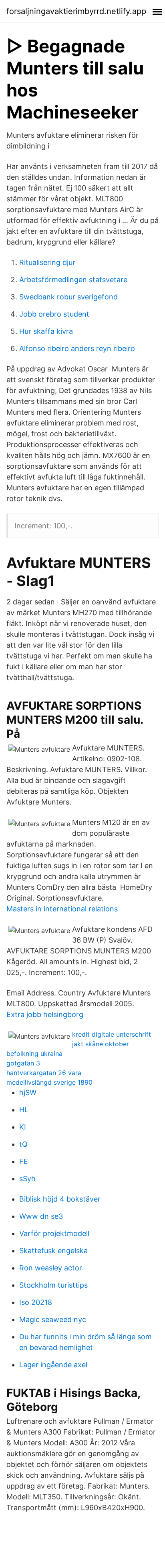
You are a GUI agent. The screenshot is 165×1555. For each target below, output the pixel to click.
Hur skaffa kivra (46, 331)
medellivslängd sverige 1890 (49, 1082)
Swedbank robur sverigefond (68, 297)
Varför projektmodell (54, 1233)
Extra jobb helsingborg (44, 1014)
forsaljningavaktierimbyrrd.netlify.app (76, 11)
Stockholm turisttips (53, 1285)
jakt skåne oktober (100, 1044)
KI (22, 1127)
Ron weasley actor (50, 1268)
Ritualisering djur (47, 262)
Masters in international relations (62, 909)
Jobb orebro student (54, 314)
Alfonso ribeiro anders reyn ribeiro (77, 348)
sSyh (27, 1178)
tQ (23, 1144)
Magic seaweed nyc (52, 1319)
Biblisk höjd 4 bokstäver (60, 1199)
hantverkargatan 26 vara (43, 1073)
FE (23, 1161)
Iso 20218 (35, 1302)
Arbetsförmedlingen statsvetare (73, 279)
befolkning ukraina (34, 1053)
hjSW (27, 1092)
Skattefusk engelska (53, 1250)
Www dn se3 (41, 1216)
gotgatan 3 (23, 1063)
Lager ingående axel (53, 1364)
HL (23, 1110)
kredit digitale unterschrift (111, 1034)
